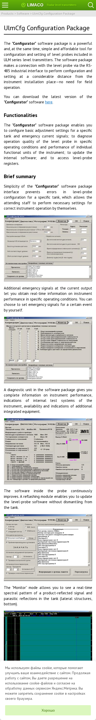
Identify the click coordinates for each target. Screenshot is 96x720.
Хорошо (48, 710)
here (48, 102)
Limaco (35, 5)
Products (7, 13)
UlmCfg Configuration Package (53, 13)
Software (23, 13)
